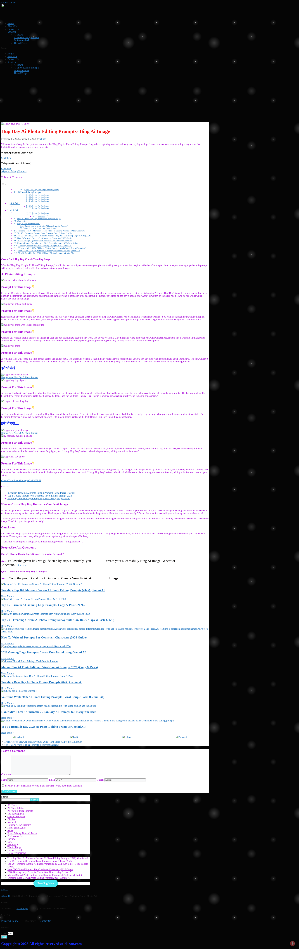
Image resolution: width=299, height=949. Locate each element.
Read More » (7, 596)
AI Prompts (22, 908)
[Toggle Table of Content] (3, 184)
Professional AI (21, 40)
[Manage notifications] (292, 943)
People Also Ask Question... (28, 223)
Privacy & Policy (9, 921)
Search (4, 796)
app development (15, 813)
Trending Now (46, 883)
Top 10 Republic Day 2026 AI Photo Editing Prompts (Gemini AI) (46, 253)
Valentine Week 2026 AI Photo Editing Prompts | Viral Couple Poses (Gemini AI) (52, 248)
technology (12, 844)
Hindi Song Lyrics (16, 827)
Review (11, 839)
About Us (12, 26)
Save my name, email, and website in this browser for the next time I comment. (43, 785)
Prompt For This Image (40, 195)
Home (10, 23)
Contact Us (13, 29)
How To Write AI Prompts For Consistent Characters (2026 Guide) (44, 238)
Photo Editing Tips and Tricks (22, 833)
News (10, 830)
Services (11, 32)
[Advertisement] (149, 99)
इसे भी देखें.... (15, 203)
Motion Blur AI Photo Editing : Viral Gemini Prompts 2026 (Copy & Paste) (48, 243)
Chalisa (11, 819)
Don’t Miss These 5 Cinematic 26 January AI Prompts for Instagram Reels (49, 251)
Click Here (21, 565)
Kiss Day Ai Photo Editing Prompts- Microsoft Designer (31, 745)
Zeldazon (4, 890)
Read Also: (41, 216)
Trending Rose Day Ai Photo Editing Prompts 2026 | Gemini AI (44, 246)
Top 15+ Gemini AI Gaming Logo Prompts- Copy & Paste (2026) (44, 233)
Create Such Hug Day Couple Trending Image (41, 190)
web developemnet (16, 853)
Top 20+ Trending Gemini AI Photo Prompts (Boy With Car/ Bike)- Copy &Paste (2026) (54, 236)
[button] (149, 48)
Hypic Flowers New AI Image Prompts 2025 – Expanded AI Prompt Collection (43, 741)
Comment (6, 774)
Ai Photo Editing (15, 808)
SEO (9, 841)
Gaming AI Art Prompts (19, 825)
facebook (12, 822)
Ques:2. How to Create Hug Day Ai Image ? (40, 228)
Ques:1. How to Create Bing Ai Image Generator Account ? (46, 226)
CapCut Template (16, 816)
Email (52, 779)
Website (100, 779)
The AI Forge (20, 43)
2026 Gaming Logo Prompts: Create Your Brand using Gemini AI (44, 241)
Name (4, 779)
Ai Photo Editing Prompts (26, 37)
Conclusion (22, 221)
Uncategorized (14, 850)
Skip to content (8, 2)
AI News (18, 34)
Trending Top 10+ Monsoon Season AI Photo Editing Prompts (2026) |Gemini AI (51, 231)
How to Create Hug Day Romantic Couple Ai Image (39, 218)
